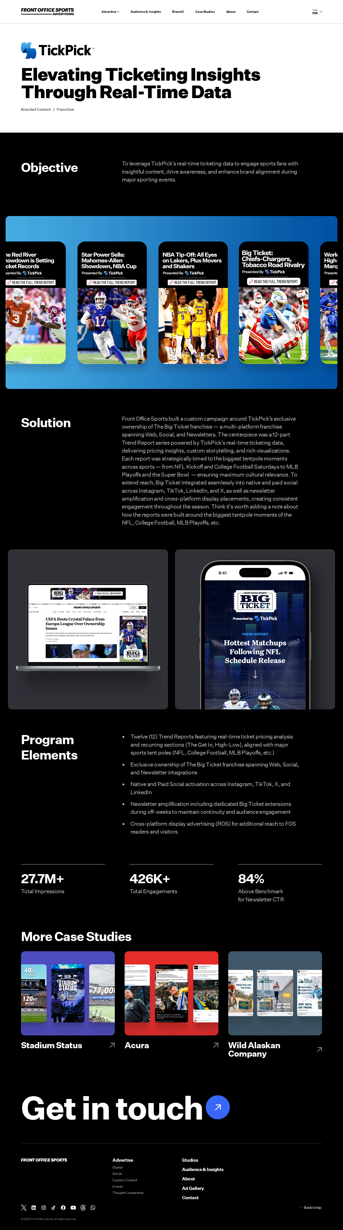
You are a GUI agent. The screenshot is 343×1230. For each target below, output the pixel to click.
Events (117, 1186)
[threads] (83, 1207)
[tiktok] (53, 1207)
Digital (117, 1167)
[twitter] (24, 1207)
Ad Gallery (193, 1188)
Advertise (122, 1160)
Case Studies (205, 11)
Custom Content (124, 1180)
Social (117, 1174)
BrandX (178, 11)
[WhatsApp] (93, 1207)
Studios (190, 1160)
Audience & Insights (145, 11)
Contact (253, 11)
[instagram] (43, 1207)
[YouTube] (73, 1207)
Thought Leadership (128, 1193)
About (230, 11)
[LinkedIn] (33, 1207)
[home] (47, 11)
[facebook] (63, 1207)
